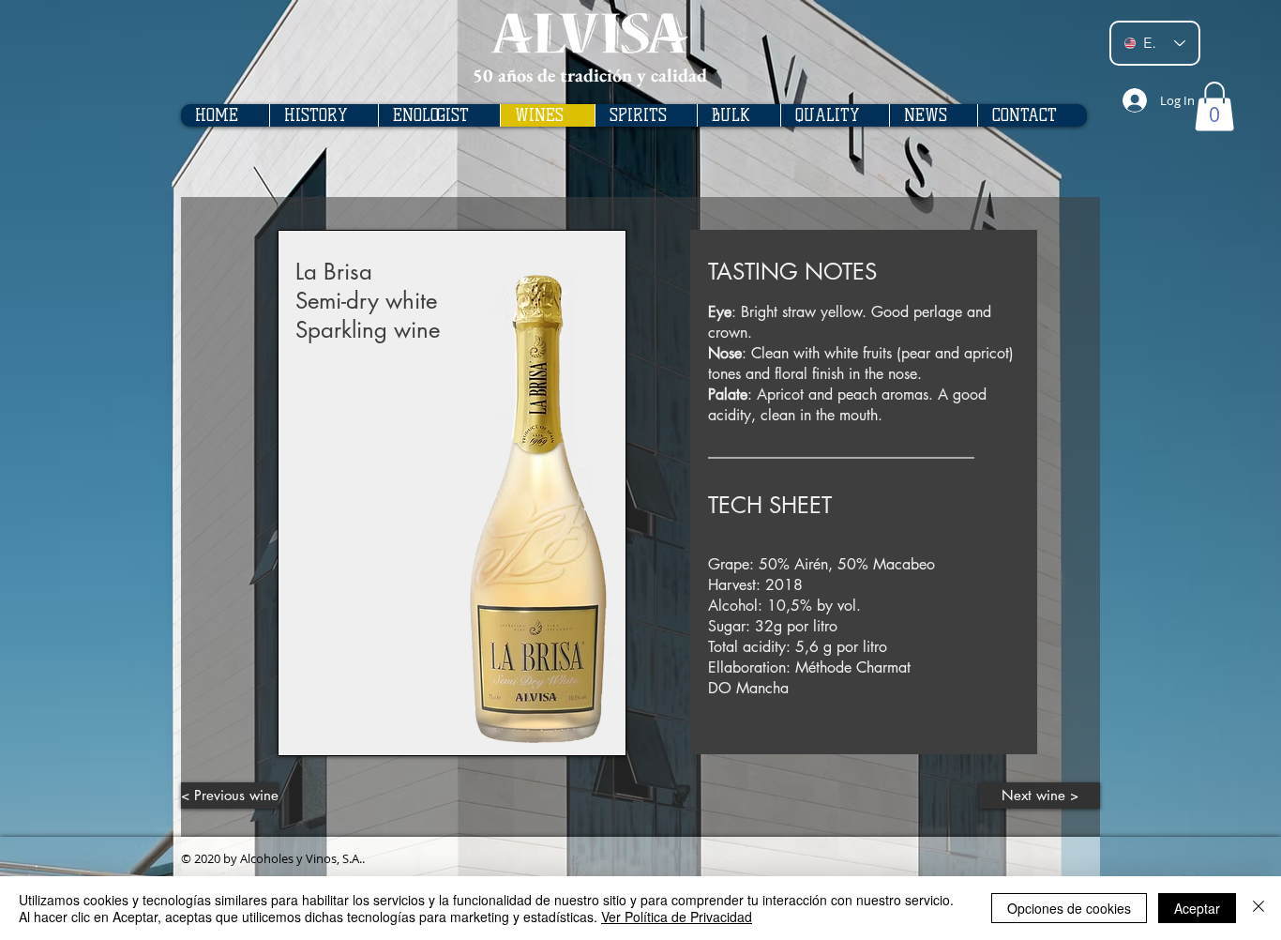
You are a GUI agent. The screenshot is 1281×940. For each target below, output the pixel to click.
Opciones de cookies (1069, 908)
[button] (1214, 106)
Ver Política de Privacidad (676, 916)
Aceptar (1197, 908)
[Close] (1258, 908)
